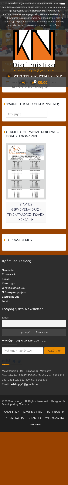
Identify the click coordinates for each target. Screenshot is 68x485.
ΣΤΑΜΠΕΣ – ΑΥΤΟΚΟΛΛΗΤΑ (46, 417)
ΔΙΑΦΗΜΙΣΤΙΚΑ (32, 411)
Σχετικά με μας (10, 296)
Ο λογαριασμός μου (13, 287)
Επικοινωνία (9, 274)
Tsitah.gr (24, 404)
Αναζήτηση (54, 350)
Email (5, 317)
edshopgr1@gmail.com (25, 384)
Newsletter (8, 270)
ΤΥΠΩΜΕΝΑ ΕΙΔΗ (15, 417)
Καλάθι (6, 278)
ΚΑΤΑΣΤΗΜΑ (11, 411)
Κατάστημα (8, 283)
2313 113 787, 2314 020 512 (38, 76)
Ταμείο (5, 301)
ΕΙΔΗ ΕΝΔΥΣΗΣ (55, 411)
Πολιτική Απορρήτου (14, 292)
